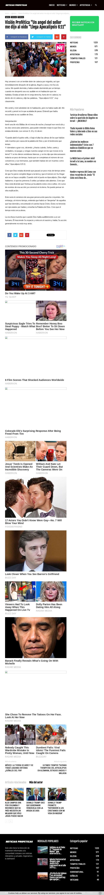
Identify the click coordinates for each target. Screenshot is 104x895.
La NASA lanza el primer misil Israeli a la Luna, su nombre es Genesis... (83, 161)
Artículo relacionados (15, 782)
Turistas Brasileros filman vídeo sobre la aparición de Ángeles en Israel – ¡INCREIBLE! (84, 118)
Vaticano (74, 880)
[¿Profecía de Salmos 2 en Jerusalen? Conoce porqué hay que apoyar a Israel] (43, 875)
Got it (87, 893)
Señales (74, 876)
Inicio (52, 5)
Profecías (20, 17)
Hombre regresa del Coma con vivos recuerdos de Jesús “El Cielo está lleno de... (83, 174)
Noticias (61, 5)
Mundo (72, 5)
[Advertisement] (87, 87)
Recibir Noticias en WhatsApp (83, 23)
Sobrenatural (76, 872)
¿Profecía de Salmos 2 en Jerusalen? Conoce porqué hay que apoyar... (58, 876)
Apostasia (85, 5)
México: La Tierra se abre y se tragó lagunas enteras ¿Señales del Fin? (19, 768)
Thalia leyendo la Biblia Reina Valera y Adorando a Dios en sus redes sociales (83, 131)
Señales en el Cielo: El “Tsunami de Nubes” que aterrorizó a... (57, 850)
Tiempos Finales (77, 58)
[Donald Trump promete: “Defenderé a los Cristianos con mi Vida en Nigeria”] (57, 794)
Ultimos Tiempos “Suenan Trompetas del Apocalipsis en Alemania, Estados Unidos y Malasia (52, 769)
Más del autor (36, 782)
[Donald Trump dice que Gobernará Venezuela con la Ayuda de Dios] (35, 794)
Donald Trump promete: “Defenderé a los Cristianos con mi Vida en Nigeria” (56, 808)
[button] (96, 5)
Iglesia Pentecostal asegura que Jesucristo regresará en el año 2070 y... (58, 863)
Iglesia (13, 13)
